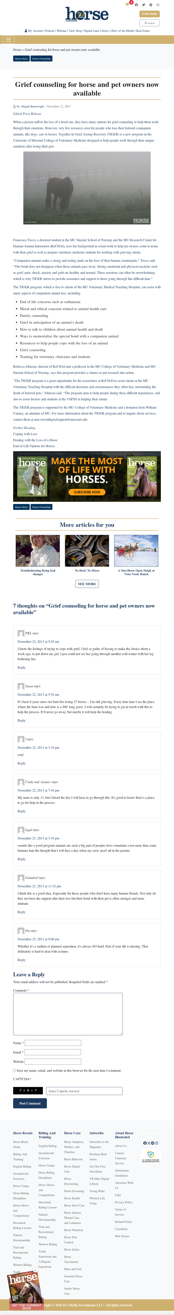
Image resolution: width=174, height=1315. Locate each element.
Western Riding (22, 1265)
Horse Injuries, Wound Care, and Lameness (73, 1218)
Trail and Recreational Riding (20, 1252)
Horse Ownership (41, 58)
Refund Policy (123, 1222)
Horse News (21, 58)
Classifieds (121, 1229)
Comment (21, 990)
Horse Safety (72, 1249)
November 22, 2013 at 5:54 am (38, 694)
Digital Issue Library (96, 31)
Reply (22, 667)
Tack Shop (75, 31)
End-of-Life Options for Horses (34, 446)
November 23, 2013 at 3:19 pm (38, 838)
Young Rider (97, 1191)
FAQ (118, 1195)
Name (18, 1043)
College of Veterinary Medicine (65, 140)
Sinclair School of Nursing (94, 240)
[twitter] (143, 5)
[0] (127, 4)
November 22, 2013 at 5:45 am (38, 641)
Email (18, 1052)
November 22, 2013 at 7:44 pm (38, 790)
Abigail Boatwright (32, 106)
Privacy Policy (124, 1202)
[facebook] (136, 5)
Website (18, 1061)
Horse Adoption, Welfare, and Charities (74, 1147)
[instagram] (158, 5)
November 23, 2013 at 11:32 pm (39, 886)
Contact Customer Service (120, 1158)
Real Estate (143, 31)
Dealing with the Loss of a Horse (35, 440)
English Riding (22, 1166)
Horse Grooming (74, 1191)
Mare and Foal (72, 1269)
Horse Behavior (73, 1159)
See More (87, 583)
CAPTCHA (22, 1079)
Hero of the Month (122, 31)
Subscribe (149, 14)
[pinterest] (150, 5)
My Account (35, 31)
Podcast (49, 31)
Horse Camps (21, 1186)
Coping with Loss (25, 433)
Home (17, 49)
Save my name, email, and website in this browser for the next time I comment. (69, 1070)
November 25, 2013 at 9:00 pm (38, 939)
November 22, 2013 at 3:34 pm (38, 747)
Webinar (62, 31)
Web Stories (122, 1236)
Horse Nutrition (73, 1230)
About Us (120, 1146)
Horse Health (72, 1198)
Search (151, 23)
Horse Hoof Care (74, 1205)
